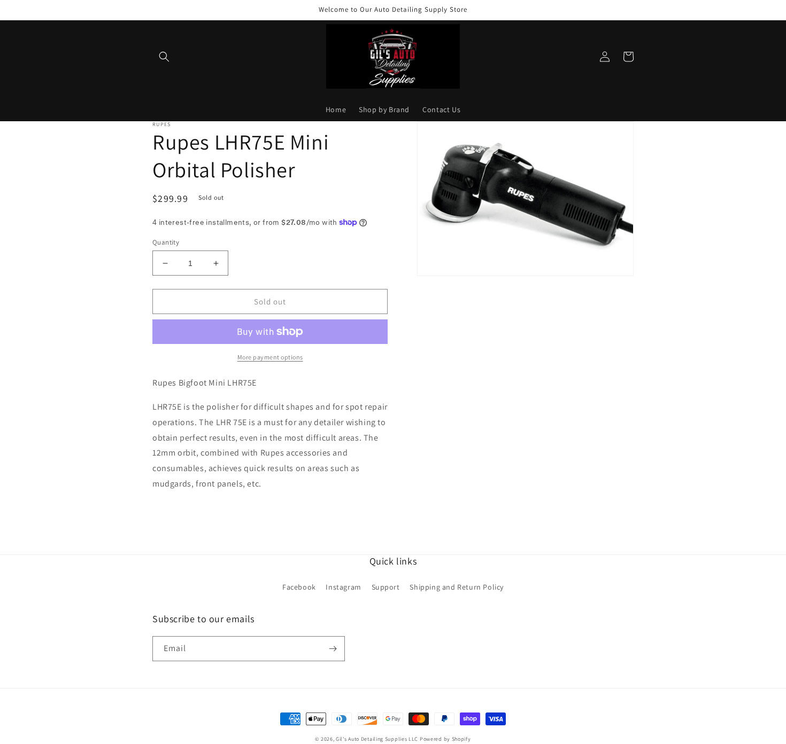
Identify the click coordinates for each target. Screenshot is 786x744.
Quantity (165, 242)
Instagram (343, 587)
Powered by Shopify (445, 738)
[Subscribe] (332, 648)
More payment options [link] (270, 357)
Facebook (299, 587)
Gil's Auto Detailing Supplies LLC (377, 738)
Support (386, 587)
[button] (164, 56)
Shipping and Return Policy (457, 587)
